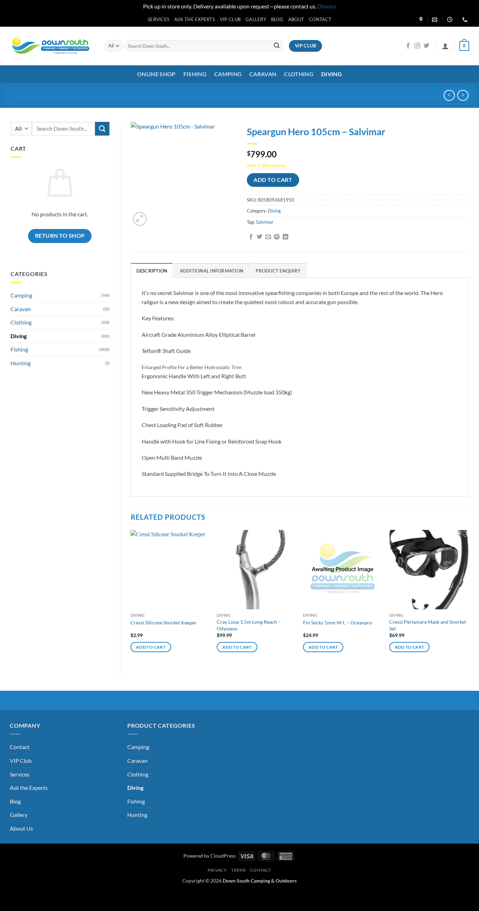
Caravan (262, 74)
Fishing (195, 74)
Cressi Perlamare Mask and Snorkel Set (427, 625)
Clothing (298, 74)
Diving (331, 74)
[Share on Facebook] (251, 237)
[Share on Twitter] (259, 237)
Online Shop (156, 74)
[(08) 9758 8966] (465, 20)
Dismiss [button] (326, 6)
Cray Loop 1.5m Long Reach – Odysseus (249, 625)
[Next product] (449, 95)
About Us (21, 828)
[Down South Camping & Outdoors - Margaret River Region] (52, 45)
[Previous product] (462, 95)
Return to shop (60, 235)
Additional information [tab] (212, 271)
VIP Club (230, 19)
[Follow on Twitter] (426, 46)
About (296, 19)
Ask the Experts (194, 19)
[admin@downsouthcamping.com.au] (435, 20)
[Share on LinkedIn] (285, 237)
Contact (320, 19)
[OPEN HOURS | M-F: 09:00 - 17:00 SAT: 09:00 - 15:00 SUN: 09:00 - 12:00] (450, 20)
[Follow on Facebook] (408, 46)
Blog (277, 19)
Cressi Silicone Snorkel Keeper (163, 622)
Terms (238, 870)
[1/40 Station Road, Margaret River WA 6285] (421, 20)
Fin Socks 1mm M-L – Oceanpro (337, 622)
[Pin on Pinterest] (276, 237)
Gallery (255, 19)
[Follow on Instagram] (417, 46)
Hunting (21, 363)
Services (158, 19)
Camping (228, 74)
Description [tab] (152, 271)
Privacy (217, 870)
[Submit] (277, 46)
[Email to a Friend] (268, 237)
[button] (445, 46)
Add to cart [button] (151, 647)
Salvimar (265, 222)
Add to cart (273, 180)
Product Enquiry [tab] (278, 271)
